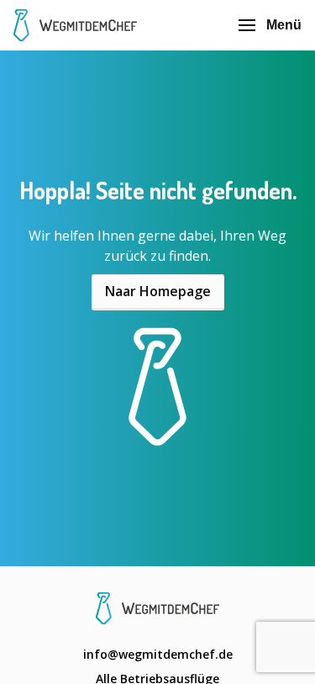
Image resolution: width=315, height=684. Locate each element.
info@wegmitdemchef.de (158, 654)
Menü (284, 25)
